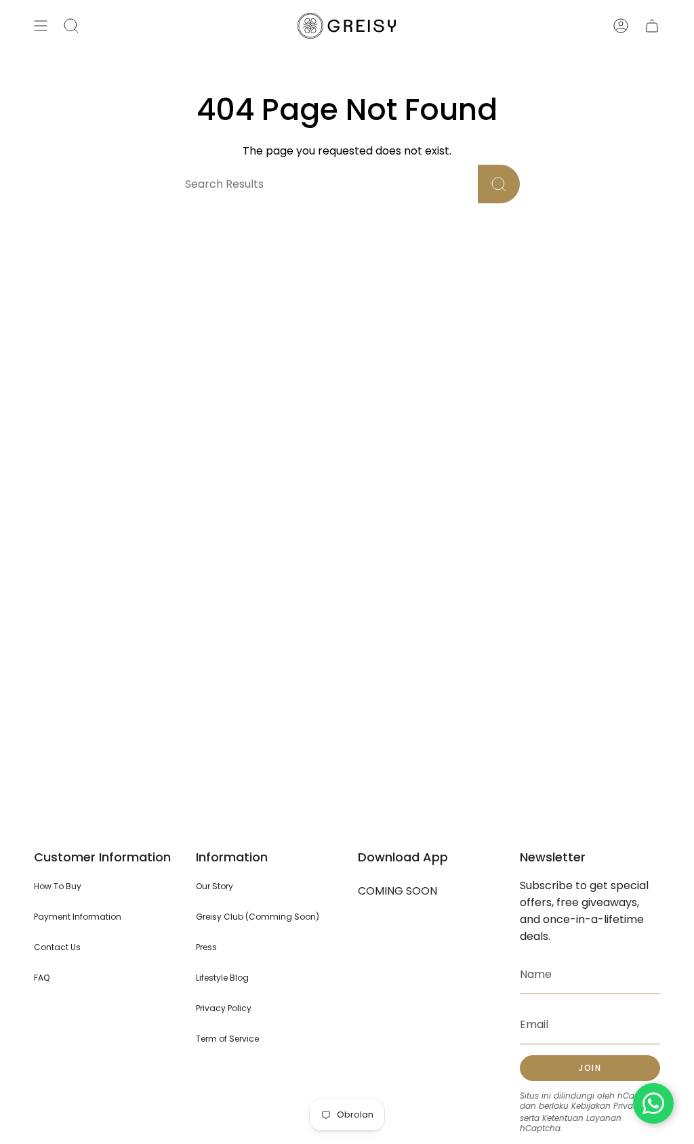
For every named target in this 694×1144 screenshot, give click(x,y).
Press (206, 947)
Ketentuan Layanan (581, 1118)
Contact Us (57, 947)
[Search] (499, 184)
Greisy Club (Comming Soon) (257, 916)
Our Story (214, 886)
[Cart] (652, 25)
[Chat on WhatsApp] (653, 1103)
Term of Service (227, 1038)
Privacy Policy (223, 1008)
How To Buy (57, 886)
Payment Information (77, 916)
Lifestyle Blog (222, 977)
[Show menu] (40, 25)
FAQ (41, 977)
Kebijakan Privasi (605, 1105)
